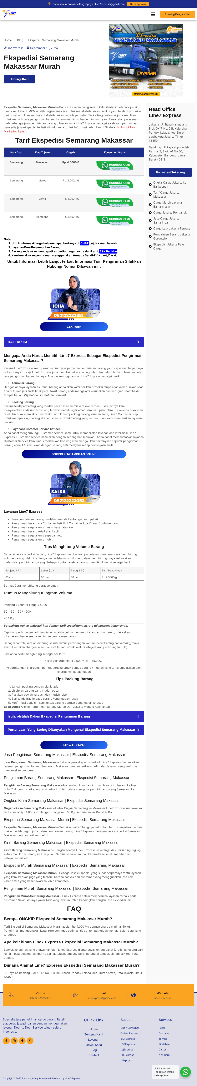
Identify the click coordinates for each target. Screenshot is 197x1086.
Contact (93, 1055)
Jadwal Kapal (94, 1045)
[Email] (75, 995)
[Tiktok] (22, 1040)
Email (102, 993)
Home (94, 1029)
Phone (40, 993)
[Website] (133, 995)
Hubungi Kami (19, 79)
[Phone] (11, 995)
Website (163, 993)
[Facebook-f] (6, 1040)
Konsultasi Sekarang (170, 172)
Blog (94, 1050)
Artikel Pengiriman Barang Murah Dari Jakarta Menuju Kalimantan (65, 706)
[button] (153, 14)
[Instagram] (14, 1040)
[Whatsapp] (30, 1040)
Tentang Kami (93, 1034)
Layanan (93, 1039)
